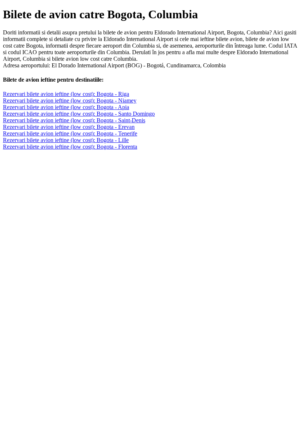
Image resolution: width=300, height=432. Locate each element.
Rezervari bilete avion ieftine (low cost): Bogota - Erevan (69, 127)
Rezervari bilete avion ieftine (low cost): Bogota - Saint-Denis (74, 120)
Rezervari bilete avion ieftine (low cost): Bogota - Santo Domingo (79, 114)
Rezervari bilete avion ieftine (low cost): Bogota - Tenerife (70, 133)
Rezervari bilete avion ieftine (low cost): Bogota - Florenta (70, 147)
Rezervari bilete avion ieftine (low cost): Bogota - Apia (66, 107)
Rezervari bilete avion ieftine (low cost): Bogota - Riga (66, 94)
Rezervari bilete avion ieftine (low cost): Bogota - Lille (66, 140)
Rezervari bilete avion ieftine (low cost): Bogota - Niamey (69, 100)
